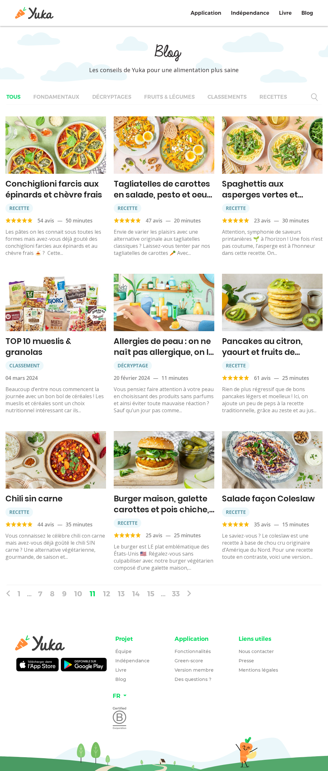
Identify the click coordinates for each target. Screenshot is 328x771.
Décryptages (111, 97)
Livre (285, 13)
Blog (307, 13)
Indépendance (250, 13)
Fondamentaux (56, 97)
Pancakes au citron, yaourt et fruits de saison (262, 352)
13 (121, 593)
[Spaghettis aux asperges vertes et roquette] (272, 145)
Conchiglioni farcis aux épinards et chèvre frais (53, 189)
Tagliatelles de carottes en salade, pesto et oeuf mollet (162, 194)
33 (176, 593)
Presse (246, 661)
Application (206, 13)
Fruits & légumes (169, 97)
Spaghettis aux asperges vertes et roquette (260, 194)
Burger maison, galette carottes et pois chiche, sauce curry (161, 509)
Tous (13, 97)
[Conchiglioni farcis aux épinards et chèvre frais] (55, 145)
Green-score (189, 661)
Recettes (273, 97)
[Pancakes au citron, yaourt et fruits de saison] (272, 302)
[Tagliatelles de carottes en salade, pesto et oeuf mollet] (164, 145)
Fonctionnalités (193, 651)
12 (106, 593)
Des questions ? (193, 679)
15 (150, 593)
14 (136, 593)
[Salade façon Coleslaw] (272, 460)
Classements (227, 97)
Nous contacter (256, 651)
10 (78, 593)
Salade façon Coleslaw (268, 498)
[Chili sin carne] (55, 460)
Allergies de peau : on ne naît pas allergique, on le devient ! (163, 352)
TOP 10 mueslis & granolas (38, 347)
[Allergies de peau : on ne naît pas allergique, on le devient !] (164, 302)
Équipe (123, 651)
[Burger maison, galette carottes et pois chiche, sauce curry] (164, 460)
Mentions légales (258, 670)
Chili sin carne (33, 498)
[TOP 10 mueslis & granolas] (55, 302)
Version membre (194, 670)
